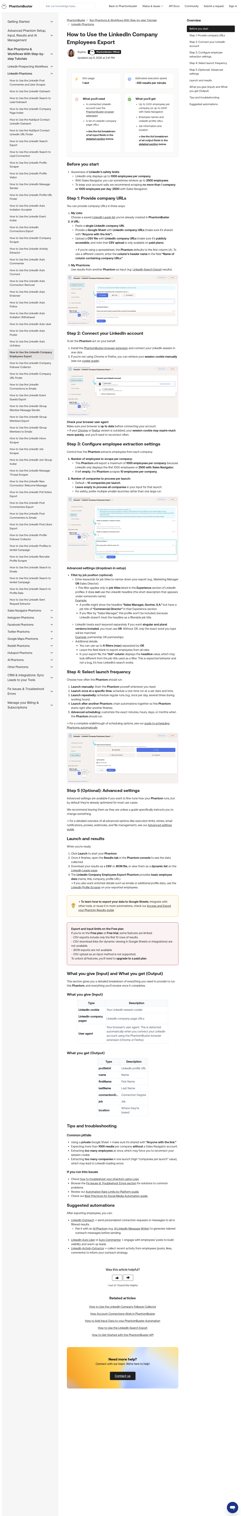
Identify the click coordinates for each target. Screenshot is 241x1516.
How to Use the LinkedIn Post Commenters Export (27, 504)
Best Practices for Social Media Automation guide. (116, 1196)
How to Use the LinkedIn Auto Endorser (27, 293)
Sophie (81, 51)
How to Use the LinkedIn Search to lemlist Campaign (30, 580)
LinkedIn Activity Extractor (87, 1248)
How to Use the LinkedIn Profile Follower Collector (28, 537)
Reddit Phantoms (19, 646)
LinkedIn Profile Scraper (86, 887)
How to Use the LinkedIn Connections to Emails (24, 386)
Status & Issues (151, 6)
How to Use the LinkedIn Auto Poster (27, 332)
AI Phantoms (16, 660)
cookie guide (90, 361)
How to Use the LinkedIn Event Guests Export (28, 397)
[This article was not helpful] (128, 1278)
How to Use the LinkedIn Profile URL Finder (31, 196)
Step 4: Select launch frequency (208, 63)
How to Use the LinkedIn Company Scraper (30, 240)
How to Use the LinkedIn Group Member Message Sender (28, 408)
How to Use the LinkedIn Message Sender (30, 186)
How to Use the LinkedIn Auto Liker (30, 324)
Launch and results (200, 80)
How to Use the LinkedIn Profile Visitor (28, 175)
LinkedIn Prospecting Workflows (28, 66)
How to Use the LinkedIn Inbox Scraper (28, 440)
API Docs (174, 6)
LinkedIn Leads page (84, 870)
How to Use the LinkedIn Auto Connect (27, 272)
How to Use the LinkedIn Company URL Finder (30, 375)
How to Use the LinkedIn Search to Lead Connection (30, 153)
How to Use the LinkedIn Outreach (30, 91)
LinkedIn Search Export (147, 269)
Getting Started (18, 21)
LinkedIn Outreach (82, 1220)
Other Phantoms (18, 667)
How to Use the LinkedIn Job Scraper (26, 451)
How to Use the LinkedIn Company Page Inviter (30, 110)
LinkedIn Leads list (103, 217)
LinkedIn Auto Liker (83, 1240)
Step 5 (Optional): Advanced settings (206, 71)
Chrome (83, 430)
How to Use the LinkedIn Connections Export (24, 229)
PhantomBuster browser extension (106, 348)
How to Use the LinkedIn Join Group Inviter (31, 461)
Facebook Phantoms (21, 624)
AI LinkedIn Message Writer (131, 1228)
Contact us (123, 1376)
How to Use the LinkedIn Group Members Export (28, 418)
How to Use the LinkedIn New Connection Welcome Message (28, 483)
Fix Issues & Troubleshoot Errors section (111, 1183)
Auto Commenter (110, 1240)
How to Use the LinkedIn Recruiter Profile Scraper (30, 558)
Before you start (198, 28)
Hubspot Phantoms (20, 653)
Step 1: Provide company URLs (207, 35)
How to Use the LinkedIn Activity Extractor (29, 250)
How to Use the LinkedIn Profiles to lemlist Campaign (30, 547)
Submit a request (214, 6)
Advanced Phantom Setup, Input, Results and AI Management (27, 35)
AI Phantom (100, 1228)
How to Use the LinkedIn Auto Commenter (27, 261)
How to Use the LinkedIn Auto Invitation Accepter (27, 207)
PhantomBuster (76, 20)
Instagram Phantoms (21, 617)
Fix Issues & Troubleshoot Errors (26, 691)
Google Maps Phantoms (23, 638)
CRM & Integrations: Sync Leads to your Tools (26, 677)
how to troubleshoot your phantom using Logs (109, 1179)
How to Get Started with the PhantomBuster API (122, 1335)
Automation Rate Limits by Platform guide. (112, 1191)
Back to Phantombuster (123, 6)
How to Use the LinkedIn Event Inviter (28, 218)
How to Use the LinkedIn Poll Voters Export (31, 494)
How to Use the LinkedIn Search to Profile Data (30, 590)
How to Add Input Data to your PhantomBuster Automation (122, 1321)
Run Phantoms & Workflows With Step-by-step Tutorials (123, 20)
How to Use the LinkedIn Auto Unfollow (27, 343)
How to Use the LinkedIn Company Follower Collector (122, 1306)
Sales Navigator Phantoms (24, 610)
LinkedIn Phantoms (82, 24)
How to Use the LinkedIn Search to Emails (30, 569)
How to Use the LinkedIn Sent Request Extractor (27, 601)
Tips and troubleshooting (204, 97)
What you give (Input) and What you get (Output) (208, 88)
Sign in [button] (233, 6)
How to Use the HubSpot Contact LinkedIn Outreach (30, 121)
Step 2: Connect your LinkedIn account (207, 43)
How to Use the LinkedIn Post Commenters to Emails (27, 515)
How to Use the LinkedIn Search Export (122, 1328)
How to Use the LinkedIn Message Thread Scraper (30, 472)
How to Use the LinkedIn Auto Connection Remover (27, 283)
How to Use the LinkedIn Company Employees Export (31, 354)
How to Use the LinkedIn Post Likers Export (31, 526)
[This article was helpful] (117, 1278)
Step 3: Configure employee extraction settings (205, 54)
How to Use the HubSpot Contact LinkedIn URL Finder (30, 132)
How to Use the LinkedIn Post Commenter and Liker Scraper (27, 82)
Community (191, 6)
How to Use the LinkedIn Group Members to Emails (28, 429)
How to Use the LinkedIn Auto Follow (27, 304)
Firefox (96, 430)
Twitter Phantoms (19, 631)
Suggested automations (203, 104)
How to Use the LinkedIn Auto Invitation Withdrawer (27, 315)
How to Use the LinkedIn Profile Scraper (28, 164)
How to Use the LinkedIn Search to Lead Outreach (30, 100)
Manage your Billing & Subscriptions (23, 705)
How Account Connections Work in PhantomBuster (122, 1314)
